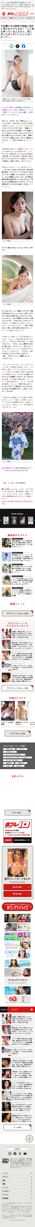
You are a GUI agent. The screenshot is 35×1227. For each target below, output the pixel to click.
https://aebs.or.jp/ (15, 1167)
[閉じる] (33, 5)
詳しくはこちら (11, 8)
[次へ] (34, 520)
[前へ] (1, 520)
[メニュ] (32, 13)
